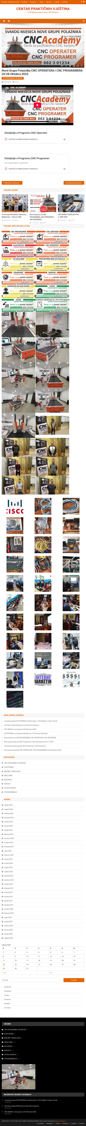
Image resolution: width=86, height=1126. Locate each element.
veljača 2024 (8, 809)
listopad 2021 (9, 888)
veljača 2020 (8, 938)
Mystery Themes (60, 1121)
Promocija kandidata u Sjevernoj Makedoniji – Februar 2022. (14, 216)
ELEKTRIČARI (8, 767)
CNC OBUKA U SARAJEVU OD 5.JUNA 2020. (68, 216)
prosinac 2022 (9, 838)
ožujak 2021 (8, 901)
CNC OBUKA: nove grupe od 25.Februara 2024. (20, 729)
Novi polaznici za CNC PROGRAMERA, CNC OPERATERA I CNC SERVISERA (42, 217)
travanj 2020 (8, 930)
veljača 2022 (8, 871)
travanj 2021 (8, 897)
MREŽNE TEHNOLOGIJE (12, 771)
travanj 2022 (8, 863)
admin (16, 82)
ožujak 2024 (8, 805)
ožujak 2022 (8, 867)
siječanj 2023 (8, 834)
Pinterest (49, 2)
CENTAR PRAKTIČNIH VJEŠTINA (43, 9)
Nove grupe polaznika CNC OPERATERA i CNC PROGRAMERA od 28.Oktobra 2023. (33, 750)
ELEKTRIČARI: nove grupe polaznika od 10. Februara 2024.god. (26, 733)
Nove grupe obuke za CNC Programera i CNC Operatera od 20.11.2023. (29, 742)
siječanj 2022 (8, 876)
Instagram (33, 2)
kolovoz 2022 (9, 855)
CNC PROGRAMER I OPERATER (12, 78)
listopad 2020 (9, 913)
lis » (51, 973)
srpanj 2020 (8, 921)
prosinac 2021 (9, 880)
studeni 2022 (8, 842)
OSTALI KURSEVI (10, 788)
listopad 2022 (9, 847)
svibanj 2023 (8, 822)
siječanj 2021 (8, 905)
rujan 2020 (8, 917)
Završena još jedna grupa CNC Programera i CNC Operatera (74, 183)
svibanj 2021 (8, 892)
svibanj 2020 (8, 926)
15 (4, 960)
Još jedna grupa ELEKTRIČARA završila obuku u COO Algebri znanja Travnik (30, 721)
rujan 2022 (8, 851)
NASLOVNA (8, 775)
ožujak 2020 (8, 934)
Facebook (24, 2)
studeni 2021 (8, 884)
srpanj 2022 (8, 859)
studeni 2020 (8, 909)
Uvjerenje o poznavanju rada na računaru (13, 183)
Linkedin (57, 2)
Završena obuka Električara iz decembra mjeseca (21, 725)
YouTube (65, 2)
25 (39, 964)
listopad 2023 (9, 817)
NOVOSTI (7, 784)
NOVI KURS (8, 780)
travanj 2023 (8, 826)
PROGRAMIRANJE (10, 792)
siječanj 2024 (8, 813)
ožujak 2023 (8, 830)
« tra (4, 973)
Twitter (41, 2)
